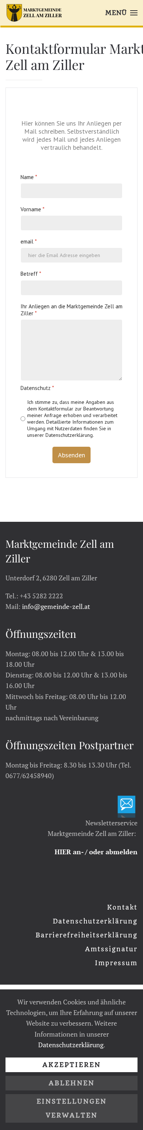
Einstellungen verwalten (72, 1108)
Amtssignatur (111, 949)
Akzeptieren (72, 1064)
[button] (121, 13)
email (29, 241)
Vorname (32, 208)
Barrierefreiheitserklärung (87, 935)
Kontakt (122, 907)
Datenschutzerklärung (95, 921)
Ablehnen (72, 1083)
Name (29, 176)
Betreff (31, 273)
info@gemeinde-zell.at (56, 606)
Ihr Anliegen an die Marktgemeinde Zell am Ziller (71, 309)
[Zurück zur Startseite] (34, 13)
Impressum (116, 963)
